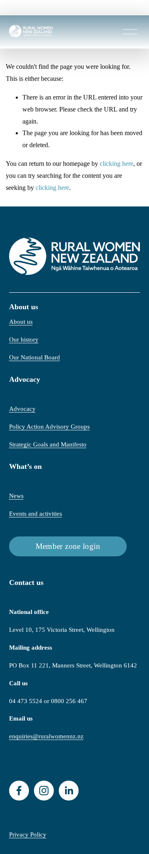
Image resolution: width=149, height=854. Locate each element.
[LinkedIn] (69, 791)
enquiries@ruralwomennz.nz (46, 736)
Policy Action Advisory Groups (49, 426)
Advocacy (22, 408)
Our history (23, 339)
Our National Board (34, 357)
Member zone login (68, 546)
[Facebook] (19, 791)
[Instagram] (44, 791)
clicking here (116, 163)
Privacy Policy (27, 834)
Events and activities (35, 513)
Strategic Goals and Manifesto (48, 444)
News (16, 496)
